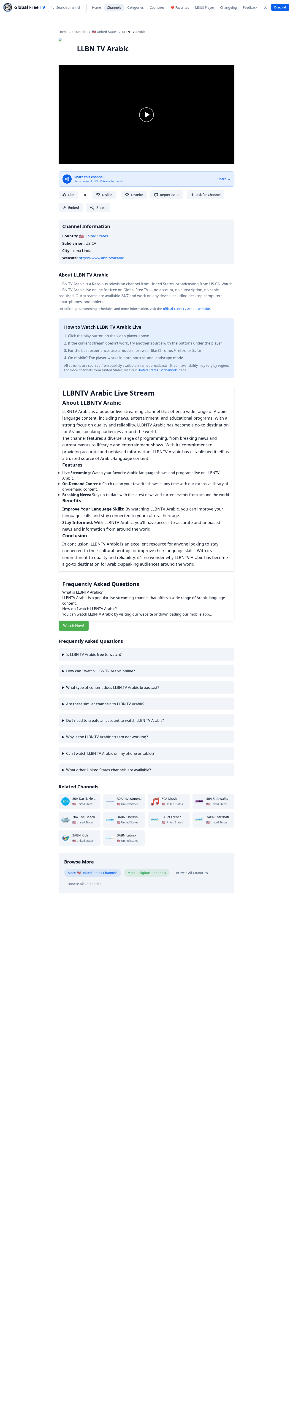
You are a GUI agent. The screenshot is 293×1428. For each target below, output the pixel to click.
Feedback (250, 7)
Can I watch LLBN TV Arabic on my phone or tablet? (110, 753)
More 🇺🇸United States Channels (92, 873)
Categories (135, 7)
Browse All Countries (192, 873)
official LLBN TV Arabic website (186, 309)
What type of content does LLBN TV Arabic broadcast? (112, 687)
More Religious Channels (147, 873)
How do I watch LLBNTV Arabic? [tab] (89, 608)
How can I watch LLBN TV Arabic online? (100, 670)
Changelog (228, 7)
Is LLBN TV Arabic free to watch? (94, 654)
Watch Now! (73, 625)
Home (96, 7)
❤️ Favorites (180, 7)
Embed (73, 207)
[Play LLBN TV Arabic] (146, 114)
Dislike (107, 195)
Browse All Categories (84, 884)
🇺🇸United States (104, 32)
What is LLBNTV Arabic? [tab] (82, 592)
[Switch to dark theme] (265, 7)
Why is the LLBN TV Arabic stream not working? (107, 736)
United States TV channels (158, 370)
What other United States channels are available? (108, 769)
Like (71, 195)
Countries (157, 7)
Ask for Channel (208, 195)
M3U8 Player (204, 7)
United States (93, 236)
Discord (280, 7)
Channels (114, 7)
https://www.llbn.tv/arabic (101, 258)
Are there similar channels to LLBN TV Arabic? (105, 703)
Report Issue (169, 195)
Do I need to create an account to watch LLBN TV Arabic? (115, 720)
